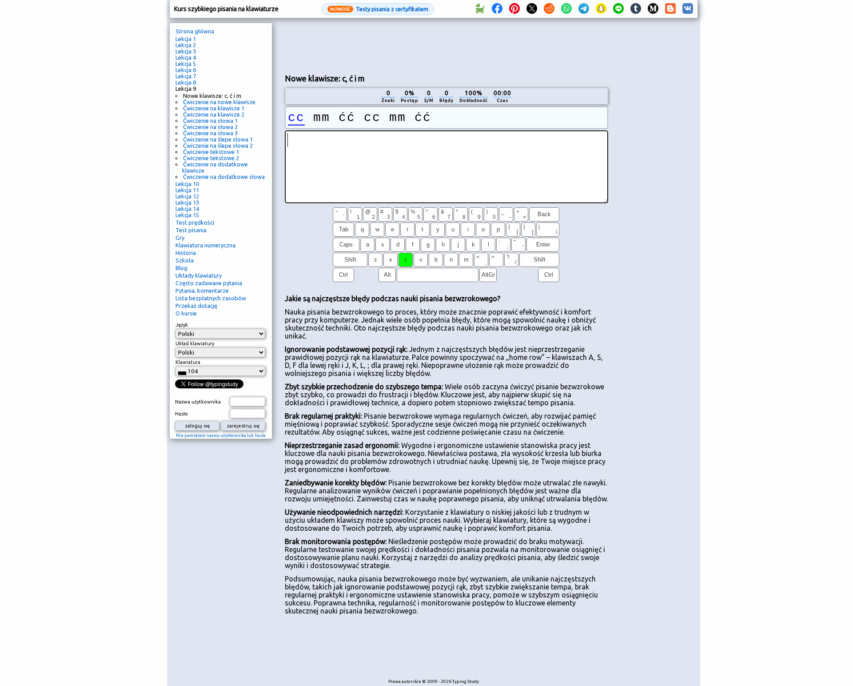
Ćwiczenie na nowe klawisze (219, 102)
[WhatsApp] (566, 9)
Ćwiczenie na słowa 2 (210, 127)
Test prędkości (194, 222)
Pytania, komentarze (202, 290)
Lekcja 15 (187, 215)
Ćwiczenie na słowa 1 (210, 120)
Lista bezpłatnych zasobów (210, 298)
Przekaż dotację (196, 306)
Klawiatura (187, 362)
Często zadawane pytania (208, 283)
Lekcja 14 (187, 209)
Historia (185, 253)
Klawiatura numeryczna (205, 245)
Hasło (181, 413)
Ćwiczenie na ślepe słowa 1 (218, 139)
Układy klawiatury (198, 275)
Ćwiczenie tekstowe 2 (211, 158)
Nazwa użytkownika (198, 401)
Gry (179, 237)
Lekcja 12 (187, 196)
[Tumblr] (635, 9)
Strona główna (194, 31)
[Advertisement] (446, 45)
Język (181, 324)
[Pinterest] (514, 9)
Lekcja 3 (185, 51)
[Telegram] (583, 9)
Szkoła (184, 260)
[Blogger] (670, 9)
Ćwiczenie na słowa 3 (210, 133)
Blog (181, 268)
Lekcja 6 (185, 70)
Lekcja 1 (185, 39)
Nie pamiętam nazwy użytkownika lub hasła (221, 435)
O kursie (186, 313)
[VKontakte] (687, 9)
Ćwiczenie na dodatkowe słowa (224, 177)
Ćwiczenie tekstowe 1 (211, 152)
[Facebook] (497, 9)
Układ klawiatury (194, 343)
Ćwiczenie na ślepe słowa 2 (218, 145)
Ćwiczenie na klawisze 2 (213, 114)
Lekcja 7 (185, 76)
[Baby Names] (479, 9)
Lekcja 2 (185, 45)
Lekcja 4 (185, 57)
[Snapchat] (601, 9)
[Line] (618, 9)
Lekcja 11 (187, 190)
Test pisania (191, 230)
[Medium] (653, 9)
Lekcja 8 (185, 82)
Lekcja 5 (185, 64)
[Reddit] (549, 9)
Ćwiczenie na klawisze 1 (213, 108)
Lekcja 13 (187, 202)
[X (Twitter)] (531, 9)
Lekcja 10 (187, 184)
